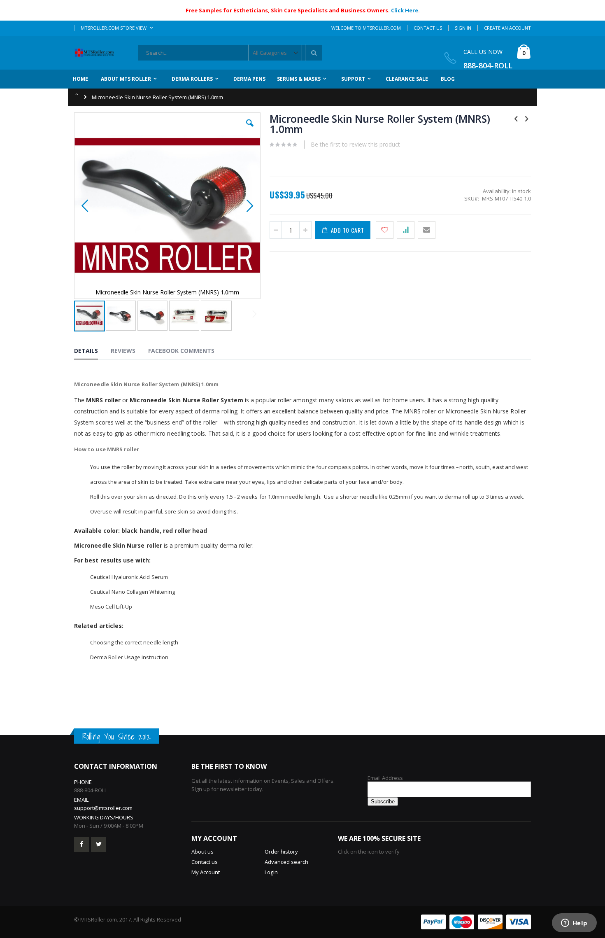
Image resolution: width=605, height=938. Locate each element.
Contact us (204, 862)
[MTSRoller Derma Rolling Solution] (97, 52)
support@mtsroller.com (103, 808)
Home (77, 94)
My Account (205, 872)
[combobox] (230, 52)
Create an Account (507, 28)
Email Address (385, 778)
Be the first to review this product (355, 144)
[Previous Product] (516, 118)
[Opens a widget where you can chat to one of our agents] (574, 923)
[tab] (92, 352)
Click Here (404, 10)
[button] (250, 129)
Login (271, 872)
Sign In (463, 28)
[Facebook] (81, 844)
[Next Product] (526, 118)
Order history (281, 851)
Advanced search (286, 862)
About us (202, 851)
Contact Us (428, 28)
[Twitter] (98, 844)
